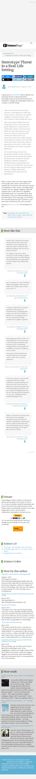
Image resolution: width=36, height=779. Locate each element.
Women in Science (14, 204)
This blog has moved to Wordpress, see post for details (18, 594)
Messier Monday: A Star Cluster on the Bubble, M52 (17, 676)
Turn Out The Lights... (9, 605)
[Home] (13, 46)
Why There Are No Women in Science (20, 216)
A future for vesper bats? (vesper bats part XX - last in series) (18, 726)
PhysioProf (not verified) (16, 296)
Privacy (4, 762)
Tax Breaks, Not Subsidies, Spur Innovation (18, 547)
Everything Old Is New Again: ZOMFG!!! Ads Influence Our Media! (17, 640)
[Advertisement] (18, 21)
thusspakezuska (8, 53)
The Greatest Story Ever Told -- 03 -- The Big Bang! (17, 701)
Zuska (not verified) (15, 327)
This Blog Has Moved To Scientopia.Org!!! (16, 574)
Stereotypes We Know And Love (18, 213)
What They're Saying (14, 215)
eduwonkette (16, 95)
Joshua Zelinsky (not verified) (17, 404)
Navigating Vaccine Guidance (13, 553)
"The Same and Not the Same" (12, 622)
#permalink (24, 273)
